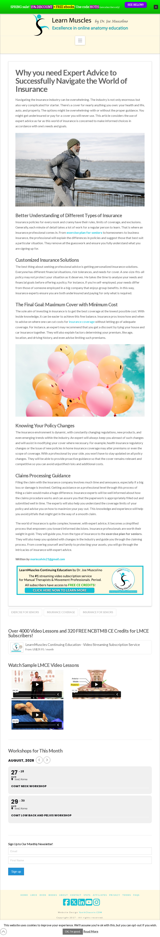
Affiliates (100, 895)
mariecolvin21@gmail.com (47, 559)
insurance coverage (61, 612)
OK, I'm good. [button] (73, 931)
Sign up (16, 871)
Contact (75, 895)
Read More (91, 931)
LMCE (33, 895)
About (63, 895)
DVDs (43, 895)
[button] (80, 40)
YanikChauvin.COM (90, 912)
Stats (87, 895)
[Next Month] (47, 760)
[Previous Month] (39, 760)
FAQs (136, 895)
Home (24, 895)
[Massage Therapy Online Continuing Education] (80, 25)
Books (53, 895)
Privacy (114, 895)
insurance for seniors (98, 612)
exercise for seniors (25, 612)
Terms (127, 895)
